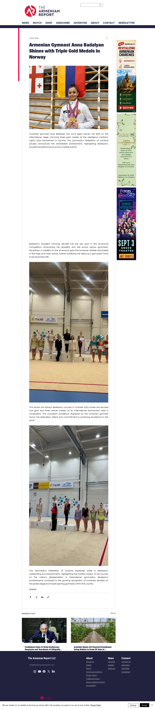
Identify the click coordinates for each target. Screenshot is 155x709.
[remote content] (69, 195)
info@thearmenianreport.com (41, 665)
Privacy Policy (91, 675)
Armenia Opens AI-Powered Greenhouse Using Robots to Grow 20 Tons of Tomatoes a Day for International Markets (93, 648)
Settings (133, 705)
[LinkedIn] (53, 671)
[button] (126, 23)
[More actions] (106, 38)
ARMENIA (32, 589)
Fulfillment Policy (93, 679)
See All (113, 613)
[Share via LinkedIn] (42, 597)
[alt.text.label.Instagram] (35, 671)
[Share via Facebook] (30, 597)
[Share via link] (48, 597)
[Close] (152, 705)
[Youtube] (39, 671)
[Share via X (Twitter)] (36, 597)
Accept (144, 705)
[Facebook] (44, 671)
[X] (48, 671)
